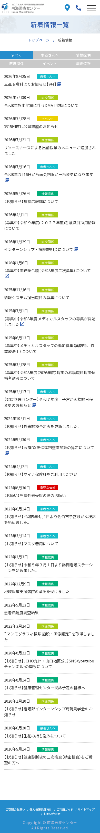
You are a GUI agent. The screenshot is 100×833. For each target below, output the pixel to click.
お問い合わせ (52, 814)
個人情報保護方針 (40, 809)
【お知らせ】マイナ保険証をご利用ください (40, 474)
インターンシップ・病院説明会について (38, 249)
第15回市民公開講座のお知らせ (31, 126)
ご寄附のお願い (15, 809)
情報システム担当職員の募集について (36, 297)
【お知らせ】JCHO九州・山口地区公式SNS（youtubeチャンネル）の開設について (49, 663)
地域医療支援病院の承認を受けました (36, 591)
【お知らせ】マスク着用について (31, 543)
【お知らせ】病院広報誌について (31, 201)
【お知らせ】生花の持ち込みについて (35, 735)
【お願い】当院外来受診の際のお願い (35, 495)
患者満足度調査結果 (21, 612)
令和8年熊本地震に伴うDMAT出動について (41, 105)
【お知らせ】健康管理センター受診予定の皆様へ (44, 687)
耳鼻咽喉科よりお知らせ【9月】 (30, 84)
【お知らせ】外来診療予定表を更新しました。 (42, 426)
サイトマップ (86, 809)
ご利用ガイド (64, 809)
